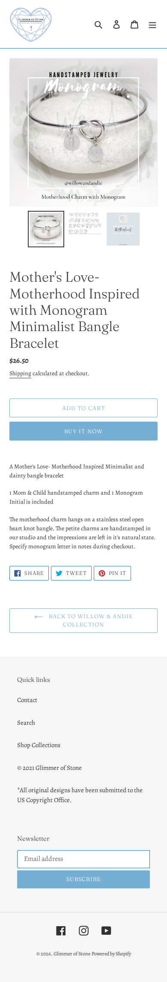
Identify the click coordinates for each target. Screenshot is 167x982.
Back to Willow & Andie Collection (90, 620)
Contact (27, 700)
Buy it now (83, 431)
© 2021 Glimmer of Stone (49, 767)
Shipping (20, 373)
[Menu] (152, 24)
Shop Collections (38, 745)
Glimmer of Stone (72, 953)
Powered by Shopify (111, 953)
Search (26, 722)
